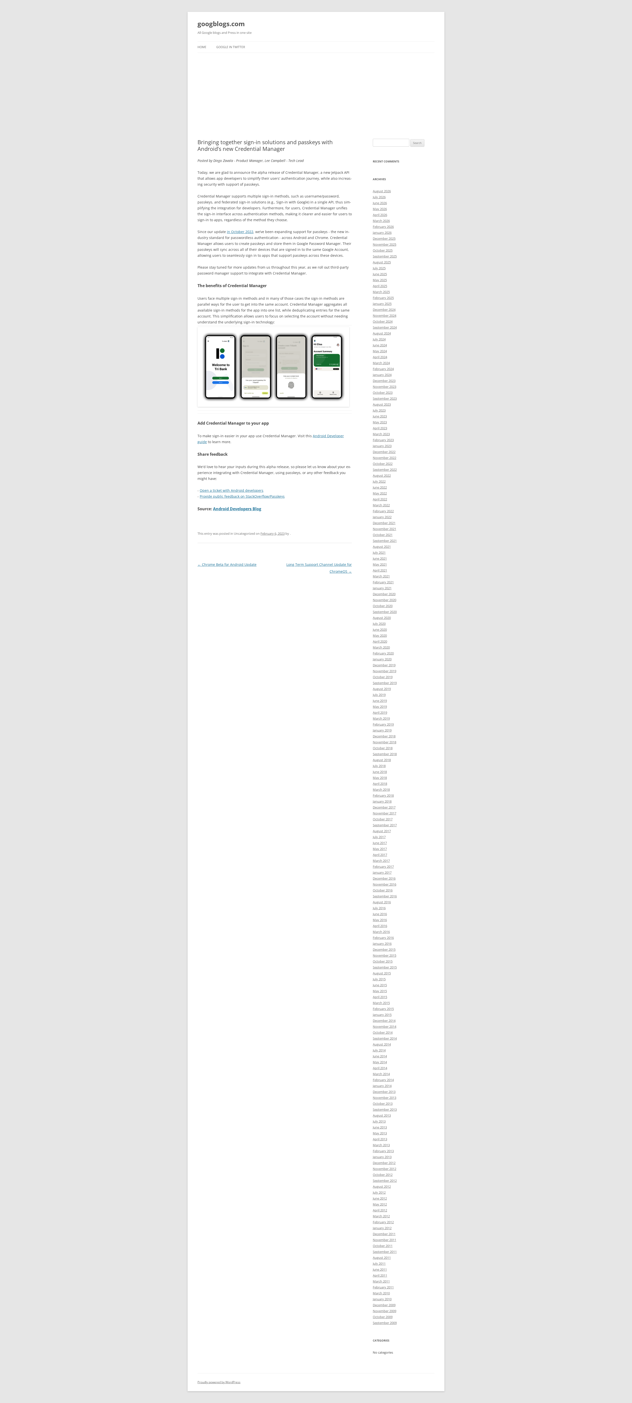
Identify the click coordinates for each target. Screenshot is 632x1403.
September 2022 (385, 469)
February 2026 (383, 226)
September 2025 (385, 256)
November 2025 (384, 244)
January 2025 (382, 303)
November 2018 (384, 742)
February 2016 (383, 937)
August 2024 (382, 333)
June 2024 (380, 345)
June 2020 (380, 629)
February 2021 (383, 582)
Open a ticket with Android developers (231, 490)
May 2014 (380, 1062)
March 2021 (381, 576)
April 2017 (380, 854)
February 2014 (383, 1080)
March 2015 (381, 1003)
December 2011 (384, 1234)
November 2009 (384, 1311)
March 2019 (381, 718)
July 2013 (379, 1121)
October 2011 (383, 1246)
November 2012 (384, 1168)
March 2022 (381, 505)
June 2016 (380, 914)
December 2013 (384, 1091)
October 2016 (383, 890)
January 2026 (382, 232)
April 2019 (380, 712)
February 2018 (383, 795)
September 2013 (385, 1109)
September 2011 (385, 1251)
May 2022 (380, 493)
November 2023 (384, 386)
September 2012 (385, 1180)
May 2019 (380, 706)
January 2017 (382, 872)
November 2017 (384, 813)
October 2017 (383, 819)
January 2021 (382, 588)
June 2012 (380, 1198)
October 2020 (383, 606)
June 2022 (380, 487)
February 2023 (383, 440)
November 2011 (384, 1240)
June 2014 (380, 1056)
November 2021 (384, 529)
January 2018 (382, 801)
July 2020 (379, 623)
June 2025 (380, 274)
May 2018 (380, 777)
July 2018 (379, 766)
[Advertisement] (316, 95)
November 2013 (384, 1097)
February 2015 (383, 1009)
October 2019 (383, 677)
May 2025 (380, 280)
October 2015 (383, 961)
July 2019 (379, 694)
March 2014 (381, 1074)
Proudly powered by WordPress (219, 1382)
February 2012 (383, 1222)
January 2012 (382, 1228)
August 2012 (382, 1186)
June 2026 (380, 203)
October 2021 (383, 535)
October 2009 (383, 1317)
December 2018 (384, 736)
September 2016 (385, 896)
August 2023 (382, 404)
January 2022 (382, 517)
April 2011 (380, 1275)
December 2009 (384, 1305)
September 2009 (385, 1323)
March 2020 (381, 647)
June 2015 (380, 985)
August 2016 (382, 902)
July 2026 (379, 197)
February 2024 (383, 369)
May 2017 (380, 849)
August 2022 (382, 475)
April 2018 (380, 783)
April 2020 (380, 641)
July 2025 (379, 268)
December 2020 (384, 594)
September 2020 (385, 612)
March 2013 (381, 1145)
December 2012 (384, 1163)
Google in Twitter (230, 47)
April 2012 (380, 1210)
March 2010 (381, 1293)
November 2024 (384, 315)
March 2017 (381, 860)
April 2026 (380, 215)
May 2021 (380, 564)
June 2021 (380, 558)
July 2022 (379, 481)
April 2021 (380, 570)
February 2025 (383, 298)
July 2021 (379, 552)
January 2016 (382, 943)
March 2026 (381, 220)
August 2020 (382, 617)
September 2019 (385, 683)
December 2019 (384, 665)
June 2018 (380, 772)
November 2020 (384, 600)
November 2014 (384, 1026)
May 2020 (380, 635)
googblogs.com (221, 23)
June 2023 (380, 416)
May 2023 (380, 422)
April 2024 (380, 357)
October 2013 (383, 1103)
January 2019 (382, 730)
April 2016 (380, 926)
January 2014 (382, 1086)
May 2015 (380, 991)
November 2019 (384, 671)
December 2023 (384, 380)
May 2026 (380, 209)
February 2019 (383, 724)
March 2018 (381, 789)
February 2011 (383, 1287)
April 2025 (380, 286)
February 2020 (383, 653)
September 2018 (385, 754)
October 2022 (383, 463)
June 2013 (380, 1127)
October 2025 (383, 250)
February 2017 (383, 866)
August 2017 (382, 831)
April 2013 (380, 1139)
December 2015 (384, 949)
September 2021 (385, 540)
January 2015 (382, 1014)
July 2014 (379, 1050)
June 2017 (380, 843)
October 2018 (383, 748)
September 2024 (385, 327)
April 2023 (380, 428)
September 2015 (385, 967)
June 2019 (380, 700)
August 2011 (382, 1257)
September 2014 (385, 1038)
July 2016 (379, 908)
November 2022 (384, 457)
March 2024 (381, 363)
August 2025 (382, 262)
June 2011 (380, 1269)
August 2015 (382, 973)
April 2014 (380, 1068)
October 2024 (383, 321)
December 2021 (384, 523)
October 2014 (383, 1032)
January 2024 (382, 375)
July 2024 (379, 339)
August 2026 (382, 191)
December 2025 (384, 238)
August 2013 (382, 1115)
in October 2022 (240, 231)
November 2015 (384, 955)
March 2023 (381, 434)
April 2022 (380, 499)
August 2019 (382, 689)
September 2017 (385, 825)
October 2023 (383, 392)
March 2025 (381, 292)
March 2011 (381, 1281)
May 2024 (380, 351)
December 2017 (384, 807)
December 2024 (384, 309)
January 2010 (382, 1299)
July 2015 (379, 979)
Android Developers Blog (237, 509)
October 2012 (383, 1174)
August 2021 (382, 546)
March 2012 (381, 1216)
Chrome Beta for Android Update (227, 564)
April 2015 (380, 997)
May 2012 (380, 1204)
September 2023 (385, 398)
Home (202, 47)
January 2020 (382, 659)
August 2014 (382, 1044)
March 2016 (381, 931)
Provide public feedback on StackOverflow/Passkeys (242, 496)
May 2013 (380, 1133)
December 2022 (384, 452)
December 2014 (384, 1020)
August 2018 (382, 760)
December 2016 (384, 878)
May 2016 (380, 920)
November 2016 (384, 884)
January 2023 (382, 446)
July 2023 (379, 410)
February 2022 (383, 511)
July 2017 (379, 837)
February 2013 (383, 1151)
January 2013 (382, 1157)
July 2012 (379, 1192)
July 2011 (379, 1263)
